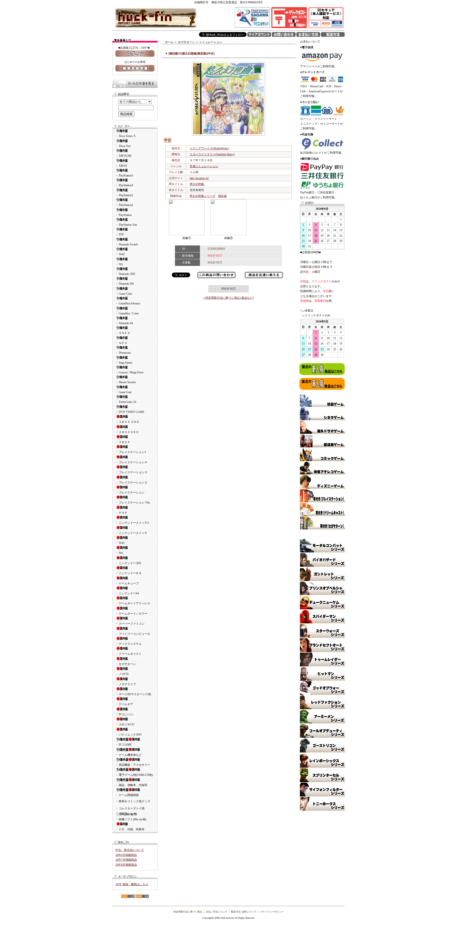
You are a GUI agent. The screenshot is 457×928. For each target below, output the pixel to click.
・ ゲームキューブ (127, 583)
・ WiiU (120, 254)
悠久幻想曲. (197, 184)
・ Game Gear (123, 392)
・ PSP (119, 234)
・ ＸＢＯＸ (122, 442)
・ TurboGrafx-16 (125, 402)
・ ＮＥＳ (121, 343)
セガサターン (186, 42)
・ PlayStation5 (124, 175)
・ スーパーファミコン (129, 623)
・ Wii (119, 264)
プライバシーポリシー (272, 911)
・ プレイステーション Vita (132, 502)
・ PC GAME (123, 744)
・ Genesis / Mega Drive (129, 372)
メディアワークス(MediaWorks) (209, 148)
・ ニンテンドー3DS (128, 563)
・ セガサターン (125, 664)
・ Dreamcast (123, 352)
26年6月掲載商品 (126, 855)
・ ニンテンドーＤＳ (128, 573)
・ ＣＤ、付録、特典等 (129, 829)
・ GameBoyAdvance (127, 303)
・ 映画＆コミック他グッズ (132, 801)
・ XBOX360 (123, 155)
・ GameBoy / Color (127, 313)
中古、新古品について (129, 850)
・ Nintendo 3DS (125, 274)
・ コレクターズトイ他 (129, 808)
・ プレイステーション (129, 492)
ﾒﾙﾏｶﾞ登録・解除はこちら (131, 884)
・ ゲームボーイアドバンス (132, 603)
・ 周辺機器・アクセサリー (132, 765)
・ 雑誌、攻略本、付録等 (131, 785)
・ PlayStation (123, 215)
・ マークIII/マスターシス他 (133, 694)
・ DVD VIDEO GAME (129, 412)
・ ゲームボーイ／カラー (131, 613)
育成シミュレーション (204, 166)
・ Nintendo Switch (126, 244)
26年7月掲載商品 (126, 859)
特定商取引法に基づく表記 (188, 911)
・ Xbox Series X (125, 136)
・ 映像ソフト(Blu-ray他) (130, 819)
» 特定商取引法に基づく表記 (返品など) (228, 297)
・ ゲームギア (124, 704)
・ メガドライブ (125, 684)
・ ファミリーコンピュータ (132, 633)
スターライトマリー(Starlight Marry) (212, 154)
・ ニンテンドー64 (127, 593)
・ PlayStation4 (124, 185)
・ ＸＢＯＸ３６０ (127, 432)
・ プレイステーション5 (130, 452)
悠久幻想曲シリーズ (202, 196)
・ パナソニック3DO (128, 734)
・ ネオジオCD (124, 724)
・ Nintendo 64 (124, 323)
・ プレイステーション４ (131, 462)
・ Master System (125, 382)
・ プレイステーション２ (131, 482)
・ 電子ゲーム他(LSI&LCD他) (134, 775)
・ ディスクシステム (128, 643)
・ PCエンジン (124, 714)
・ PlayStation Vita (126, 224)
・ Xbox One (123, 146)
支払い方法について (216, 911)
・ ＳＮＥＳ (122, 333)
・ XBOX (121, 165)
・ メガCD (122, 674)
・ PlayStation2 (124, 205)
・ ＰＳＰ (121, 512)
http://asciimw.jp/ (199, 178)
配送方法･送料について (243, 911)
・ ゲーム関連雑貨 (127, 795)
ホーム (169, 42)
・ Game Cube (123, 293)
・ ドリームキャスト (128, 653)
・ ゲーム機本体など (128, 755)
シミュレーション (210, 42)
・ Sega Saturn (123, 362)
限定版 (222, 196)
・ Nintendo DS (124, 283)
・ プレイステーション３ (131, 472)
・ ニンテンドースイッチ (131, 533)
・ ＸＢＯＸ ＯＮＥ (127, 422)
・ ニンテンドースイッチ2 (132, 522)
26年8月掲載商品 (126, 864)
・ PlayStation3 (124, 195)
